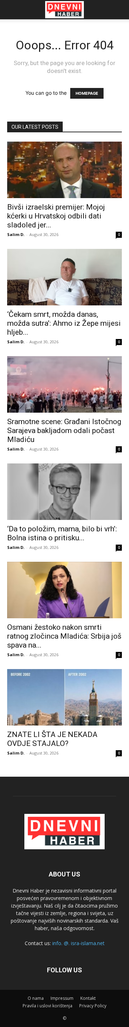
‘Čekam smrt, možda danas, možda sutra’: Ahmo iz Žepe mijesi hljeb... (64, 323)
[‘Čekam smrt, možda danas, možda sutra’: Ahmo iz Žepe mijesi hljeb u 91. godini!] (64, 277)
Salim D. (15, 234)
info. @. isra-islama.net (78, 943)
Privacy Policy (92, 1006)
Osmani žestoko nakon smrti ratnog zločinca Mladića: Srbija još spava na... (64, 636)
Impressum (62, 998)
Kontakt (88, 998)
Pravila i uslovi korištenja (47, 1006)
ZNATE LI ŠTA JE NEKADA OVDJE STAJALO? (52, 739)
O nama (36, 998)
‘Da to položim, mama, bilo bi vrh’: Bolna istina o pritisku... (62, 533)
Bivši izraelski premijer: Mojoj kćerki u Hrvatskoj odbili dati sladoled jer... (56, 216)
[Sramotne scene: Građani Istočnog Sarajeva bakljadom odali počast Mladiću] (64, 384)
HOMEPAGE (87, 93)
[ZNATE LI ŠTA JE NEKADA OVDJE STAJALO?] (64, 697)
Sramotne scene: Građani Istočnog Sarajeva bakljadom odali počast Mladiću (64, 430)
